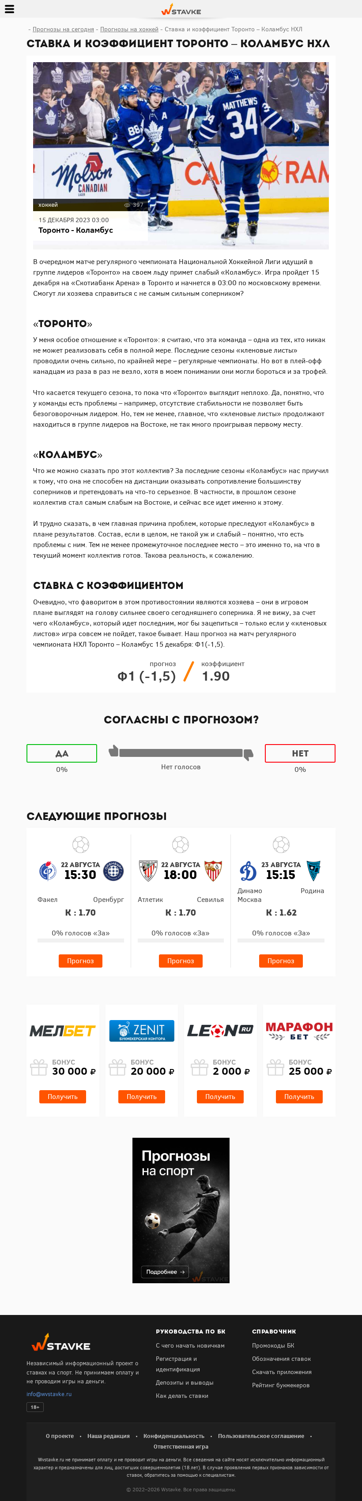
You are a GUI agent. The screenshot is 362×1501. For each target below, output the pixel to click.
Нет (300, 753)
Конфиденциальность (173, 1436)
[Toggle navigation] (9, 9)
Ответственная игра (181, 1446)
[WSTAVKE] (180, 8)
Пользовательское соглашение (261, 1436)
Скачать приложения (282, 1372)
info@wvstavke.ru (49, 1394)
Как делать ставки (182, 1396)
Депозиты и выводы (185, 1382)
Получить (63, 1096)
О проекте (60, 1436)
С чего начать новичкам (190, 1345)
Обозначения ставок (281, 1359)
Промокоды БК (273, 1345)
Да (62, 753)
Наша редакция (108, 1436)
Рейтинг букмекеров (281, 1385)
